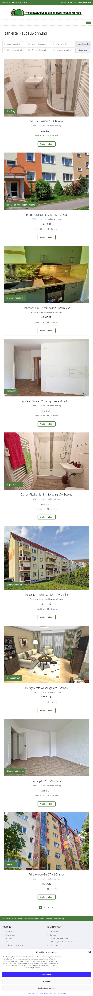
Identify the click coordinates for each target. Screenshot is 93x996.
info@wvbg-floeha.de (84, 2)
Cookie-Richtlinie (33, 993)
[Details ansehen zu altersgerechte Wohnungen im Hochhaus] (46, 654)
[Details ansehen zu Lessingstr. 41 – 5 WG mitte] (46, 747)
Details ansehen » (47, 144)
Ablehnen (46, 981)
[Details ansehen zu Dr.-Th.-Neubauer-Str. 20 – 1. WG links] (46, 181)
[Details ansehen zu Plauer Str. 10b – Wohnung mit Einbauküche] (46, 274)
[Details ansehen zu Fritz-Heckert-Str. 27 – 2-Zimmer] (46, 841)
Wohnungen (10, 935)
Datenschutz (22, 2)
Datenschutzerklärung (48, 993)
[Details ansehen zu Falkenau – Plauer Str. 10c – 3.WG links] (46, 558)
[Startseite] (46, 12)
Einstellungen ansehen (46, 988)
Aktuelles (9, 938)
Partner (8, 942)
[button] (89, 952)
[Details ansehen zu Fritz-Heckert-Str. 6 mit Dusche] (46, 88)
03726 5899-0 (67, 2)
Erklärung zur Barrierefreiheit (62, 942)
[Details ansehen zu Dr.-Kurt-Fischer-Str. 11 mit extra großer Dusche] (46, 461)
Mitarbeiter (9, 932)
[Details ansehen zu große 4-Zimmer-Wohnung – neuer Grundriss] (46, 367)
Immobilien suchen (83, 44)
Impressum (62, 993)
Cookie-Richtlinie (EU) (14, 945)
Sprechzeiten (55, 932)
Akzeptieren (46, 975)
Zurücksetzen (83, 50)
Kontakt (5, 2)
